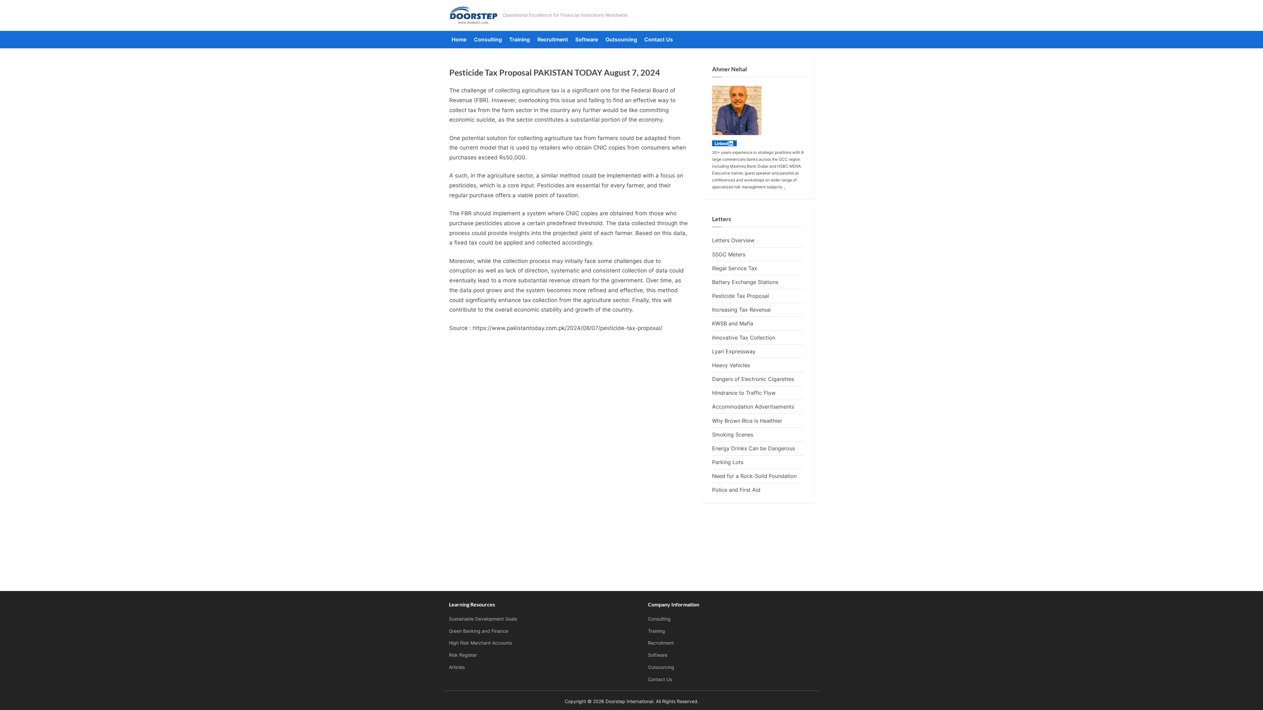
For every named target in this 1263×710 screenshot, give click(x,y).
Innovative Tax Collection (743, 337)
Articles (457, 667)
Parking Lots (727, 462)
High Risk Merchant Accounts (480, 643)
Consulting (488, 39)
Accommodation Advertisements (753, 406)
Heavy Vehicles (731, 365)
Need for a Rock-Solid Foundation (754, 476)
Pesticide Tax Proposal (740, 296)
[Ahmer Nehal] (724, 144)
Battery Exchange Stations (745, 282)
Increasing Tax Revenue (741, 309)
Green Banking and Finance (478, 631)
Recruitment (552, 39)
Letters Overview (733, 240)
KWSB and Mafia (732, 323)
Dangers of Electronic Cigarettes (753, 379)
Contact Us (658, 39)
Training (519, 39)
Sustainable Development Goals (483, 619)
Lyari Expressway (733, 351)
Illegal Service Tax (734, 268)
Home (459, 39)
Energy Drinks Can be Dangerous (753, 448)
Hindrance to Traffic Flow (744, 393)
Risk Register (463, 655)
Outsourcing (621, 39)
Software (586, 39)
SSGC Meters (728, 254)
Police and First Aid (736, 489)
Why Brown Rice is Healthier (747, 420)
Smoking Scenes (732, 434)
